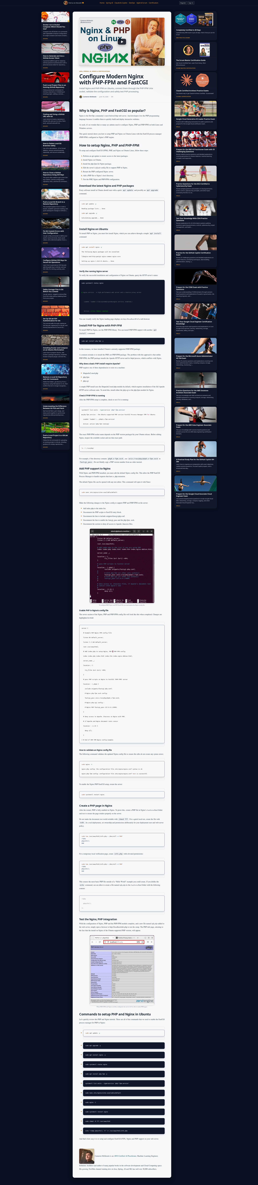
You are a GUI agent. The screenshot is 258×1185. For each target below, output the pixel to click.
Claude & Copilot (121, 3)
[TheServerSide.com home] (66, 3)
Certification (153, 3)
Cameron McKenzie (89, 97)
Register (183, 3)
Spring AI (109, 3)
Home (102, 3)
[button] (122, 42)
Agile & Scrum (142, 3)
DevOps (132, 3)
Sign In (191, 3)
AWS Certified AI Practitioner (125, 1156)
